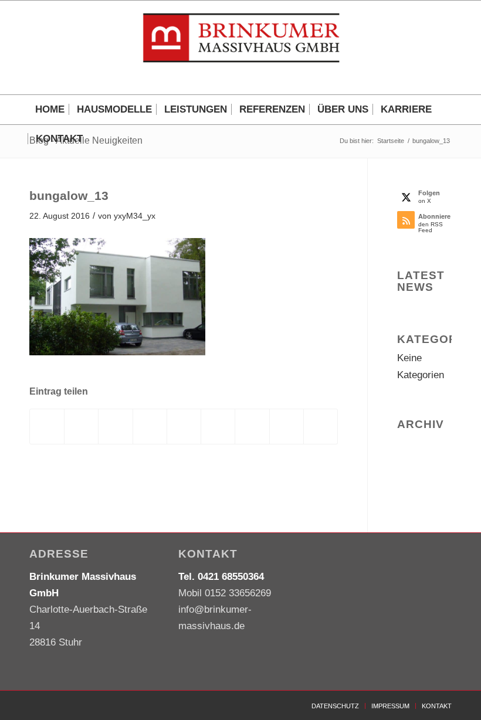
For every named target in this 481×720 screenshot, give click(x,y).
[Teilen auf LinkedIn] (184, 426)
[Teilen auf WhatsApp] (115, 426)
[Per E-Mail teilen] (320, 426)
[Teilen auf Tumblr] (218, 426)
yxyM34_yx (134, 216)
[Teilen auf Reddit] (286, 426)
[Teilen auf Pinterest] (150, 426)
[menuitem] (49, 109)
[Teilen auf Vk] (252, 426)
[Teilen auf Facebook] (47, 426)
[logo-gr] (240, 47)
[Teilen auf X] (81, 426)
